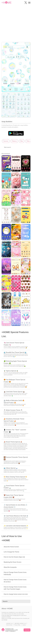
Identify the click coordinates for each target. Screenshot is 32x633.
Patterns (14, 141)
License (24, 624)
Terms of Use (9, 624)
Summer (5, 141)
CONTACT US (9, 623)
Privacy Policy (17, 624)
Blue (21, 141)
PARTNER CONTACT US (20, 623)
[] (28, 601)
